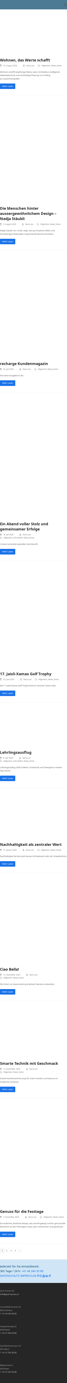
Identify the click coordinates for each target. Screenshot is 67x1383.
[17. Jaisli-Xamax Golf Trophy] (33, 617)
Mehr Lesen (7, 86)
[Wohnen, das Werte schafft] (33, 31)
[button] (65, 4)
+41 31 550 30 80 (9, 1352)
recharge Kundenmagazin (24, 363)
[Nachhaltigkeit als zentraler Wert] (33, 816)
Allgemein (45, 65)
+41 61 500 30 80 (9, 1333)
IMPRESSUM (28, 1276)
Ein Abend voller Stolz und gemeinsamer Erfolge (24, 526)
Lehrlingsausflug (15, 752)
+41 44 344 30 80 (32, 1271)
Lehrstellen (18, 537)
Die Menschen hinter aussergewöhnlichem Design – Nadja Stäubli (28, 213)
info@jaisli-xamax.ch (9, 1294)
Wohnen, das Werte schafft (25, 60)
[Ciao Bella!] (33, 921)
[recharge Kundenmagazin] (33, 307)
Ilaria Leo (30, 65)
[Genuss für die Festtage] (33, 1155)
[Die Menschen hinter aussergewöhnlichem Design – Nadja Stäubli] (33, 151)
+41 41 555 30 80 (9, 1371)
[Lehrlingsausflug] (33, 727)
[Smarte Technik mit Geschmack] (33, 1032)
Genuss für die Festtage (21, 1211)
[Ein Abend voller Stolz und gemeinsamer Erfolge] (33, 458)
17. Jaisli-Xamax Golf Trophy (25, 673)
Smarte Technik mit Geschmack (29, 1063)
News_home (56, 65)
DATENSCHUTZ (9, 1276)
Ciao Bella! (9, 969)
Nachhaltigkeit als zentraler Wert (31, 844)
